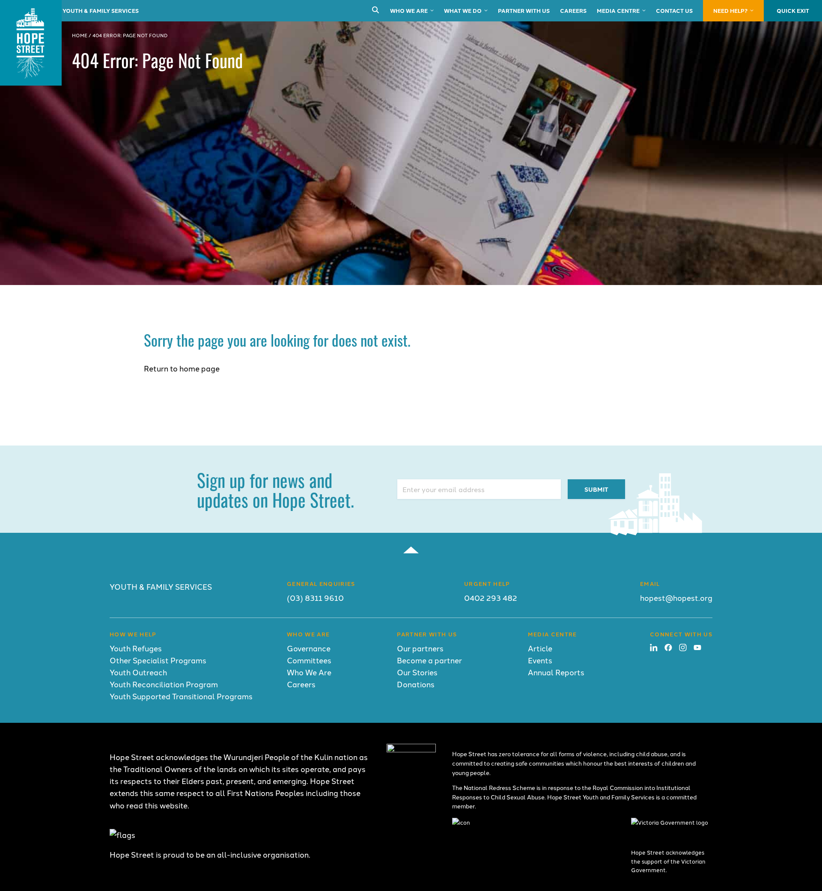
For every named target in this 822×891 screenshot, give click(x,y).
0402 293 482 (490, 597)
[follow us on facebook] (668, 648)
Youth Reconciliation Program (164, 684)
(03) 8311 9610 (315, 597)
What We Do (463, 10)
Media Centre (618, 10)
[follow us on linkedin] (654, 648)
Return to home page (182, 368)
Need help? (730, 10)
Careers (573, 10)
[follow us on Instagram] (683, 648)
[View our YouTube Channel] (697, 648)
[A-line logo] (411, 749)
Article (540, 648)
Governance (309, 648)
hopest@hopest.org (676, 597)
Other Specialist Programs (158, 660)
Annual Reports (556, 672)
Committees (309, 660)
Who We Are (409, 10)
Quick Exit (793, 10)
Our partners (420, 648)
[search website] (375, 10)
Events (540, 660)
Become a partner (429, 660)
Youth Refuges (136, 648)
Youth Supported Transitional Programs (181, 696)
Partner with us (524, 10)
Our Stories (417, 672)
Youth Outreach (138, 672)
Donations (416, 684)
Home (79, 35)
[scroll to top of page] (411, 549)
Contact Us (674, 10)
